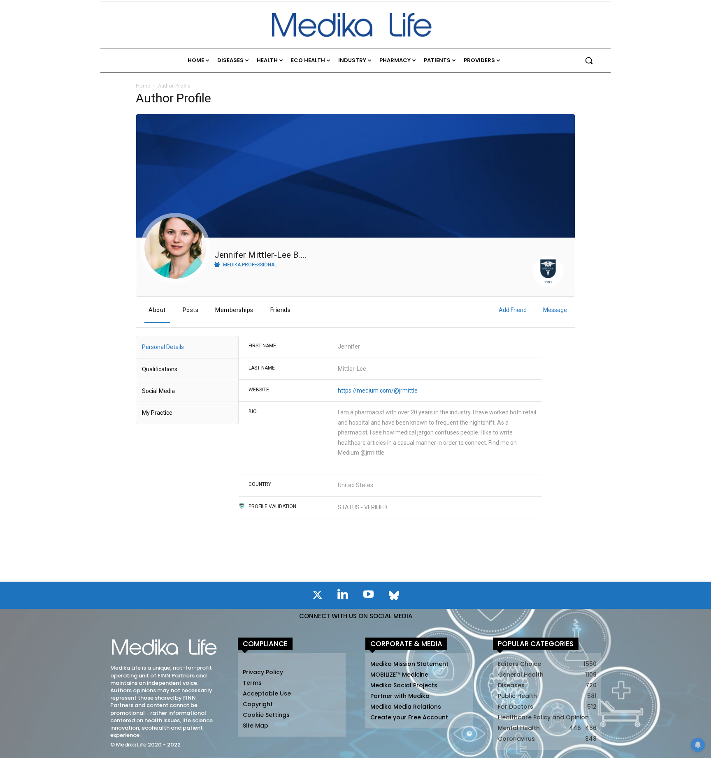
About (157, 310)
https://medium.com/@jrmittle (378, 390)
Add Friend (513, 310)
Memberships (234, 310)
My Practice (157, 412)
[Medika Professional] (548, 272)
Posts (191, 310)
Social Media (158, 391)
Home (143, 85)
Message (555, 310)
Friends (280, 310)
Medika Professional (249, 265)
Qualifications (159, 369)
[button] (589, 60)
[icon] (317, 596)
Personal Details (163, 347)
